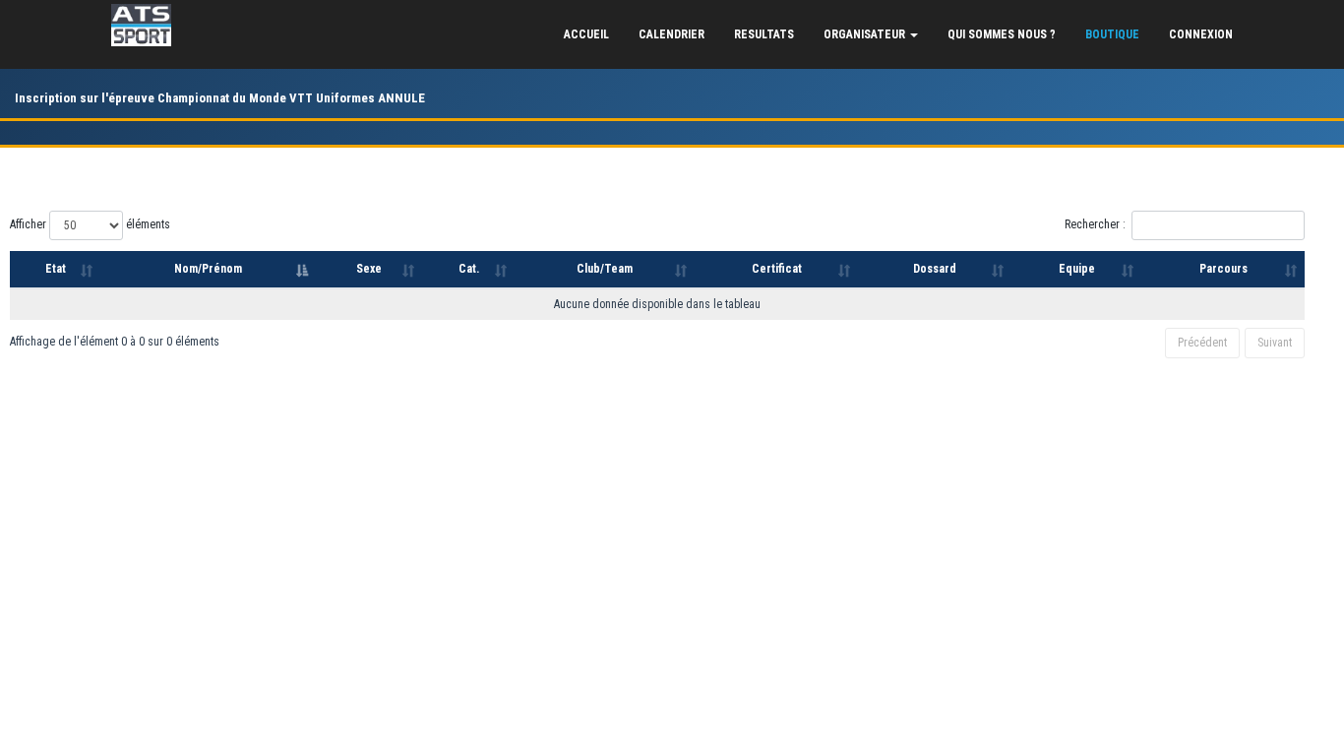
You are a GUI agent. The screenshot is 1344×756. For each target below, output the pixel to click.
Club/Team (605, 269)
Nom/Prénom (208, 269)
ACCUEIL (586, 34)
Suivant (1274, 342)
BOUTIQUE (1112, 34)
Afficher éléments (90, 224)
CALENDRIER (671, 34)
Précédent (1202, 342)
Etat (55, 269)
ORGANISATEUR (866, 34)
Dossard (934, 269)
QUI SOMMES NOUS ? (1001, 34)
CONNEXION (1201, 34)
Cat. (468, 269)
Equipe (1077, 269)
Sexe (369, 269)
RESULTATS (764, 34)
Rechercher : (1095, 224)
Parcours (1223, 269)
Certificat (777, 269)
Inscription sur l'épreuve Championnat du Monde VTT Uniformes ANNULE (220, 98)
